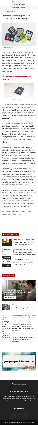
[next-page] (6, 269)
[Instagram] (19, 415)
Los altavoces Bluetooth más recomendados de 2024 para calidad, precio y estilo (23, 242)
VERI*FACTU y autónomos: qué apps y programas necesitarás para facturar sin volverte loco (17, 292)
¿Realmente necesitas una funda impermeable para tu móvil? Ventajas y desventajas (24, 252)
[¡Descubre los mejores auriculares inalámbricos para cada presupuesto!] (7, 262)
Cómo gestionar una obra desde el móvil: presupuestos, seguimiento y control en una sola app (23, 307)
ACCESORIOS (11, 12)
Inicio (3, 12)
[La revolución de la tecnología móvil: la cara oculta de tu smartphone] (6, 322)
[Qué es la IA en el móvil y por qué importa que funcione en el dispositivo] (6, 339)
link (20, 214)
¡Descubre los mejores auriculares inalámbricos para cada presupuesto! (23, 262)
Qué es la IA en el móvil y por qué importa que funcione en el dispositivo (23, 339)
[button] (3, 3)
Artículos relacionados (10, 234)
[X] (24, 415)
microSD (30, 58)
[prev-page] (3, 269)
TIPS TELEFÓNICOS (9, 297)
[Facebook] (14, 415)
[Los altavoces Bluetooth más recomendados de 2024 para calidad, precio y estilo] (7, 242)
